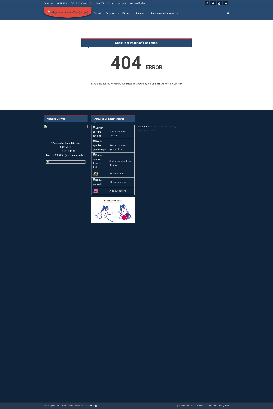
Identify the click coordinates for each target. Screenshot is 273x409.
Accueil (97, 13)
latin (160, 126)
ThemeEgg (92, 406)
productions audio (147, 130)
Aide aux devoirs (117, 191)
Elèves (125, 13)
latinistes (167, 126)
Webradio (201, 406)
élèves (153, 126)
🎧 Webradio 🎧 (85, 3)
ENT (72, 3)
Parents (140, 13)
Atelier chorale (116, 173)
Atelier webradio (117, 182)
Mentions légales (137, 3)
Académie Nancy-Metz (219, 406)
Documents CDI (186, 406)
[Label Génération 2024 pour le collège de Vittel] (113, 210)
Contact (111, 3)
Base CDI (100, 3)
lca (174, 126)
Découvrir (110, 13)
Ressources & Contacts (162, 13)
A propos (122, 3)
